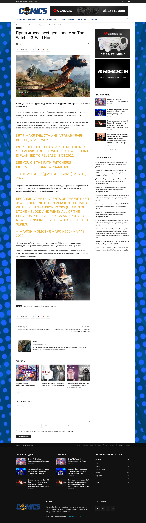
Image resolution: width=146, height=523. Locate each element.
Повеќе (112, 149)
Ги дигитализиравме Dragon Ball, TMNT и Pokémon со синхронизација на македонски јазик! (112, 164)
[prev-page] (17, 392)
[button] (127, 19)
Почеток (18, 25)
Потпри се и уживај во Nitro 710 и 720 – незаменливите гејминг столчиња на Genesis (78, 385)
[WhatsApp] (48, 49)
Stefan (97, 242)
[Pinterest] (43, 49)
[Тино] (17, 44)
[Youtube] (129, 1)
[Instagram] (123, 1)
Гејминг (25, 25)
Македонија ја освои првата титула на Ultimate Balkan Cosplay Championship (117, 112)
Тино (28, 44)
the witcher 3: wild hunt (49, 306)
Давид (97, 170)
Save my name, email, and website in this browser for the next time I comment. (46, 431)
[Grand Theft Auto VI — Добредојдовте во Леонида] (27, 373)
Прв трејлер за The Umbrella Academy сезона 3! (33, 329)
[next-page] (20, 392)
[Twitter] (126, 1)
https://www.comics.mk (39, 344)
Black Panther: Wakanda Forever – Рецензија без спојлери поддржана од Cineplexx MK (112, 235)
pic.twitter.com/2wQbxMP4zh (43, 167)
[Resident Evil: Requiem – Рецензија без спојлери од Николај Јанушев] (53, 373)
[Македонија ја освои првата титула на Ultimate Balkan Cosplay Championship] (100, 112)
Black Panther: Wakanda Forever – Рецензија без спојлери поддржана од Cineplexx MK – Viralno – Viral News (111, 231)
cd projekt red (28, 306)
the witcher (37, 306)
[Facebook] (120, 1)
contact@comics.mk (74, 516)
